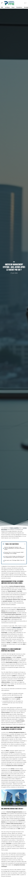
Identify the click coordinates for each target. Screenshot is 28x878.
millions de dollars (16, 627)
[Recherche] (22, 3)
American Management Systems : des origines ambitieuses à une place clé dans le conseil (14, 548)
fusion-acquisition (14, 528)
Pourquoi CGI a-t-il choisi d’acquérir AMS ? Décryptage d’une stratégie (14, 553)
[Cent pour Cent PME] (9, 3)
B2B (14, 262)
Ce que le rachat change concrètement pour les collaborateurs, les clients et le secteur (14, 557)
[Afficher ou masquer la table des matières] (22, 544)
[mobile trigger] (2, 3)
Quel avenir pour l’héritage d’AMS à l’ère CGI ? (14, 561)
